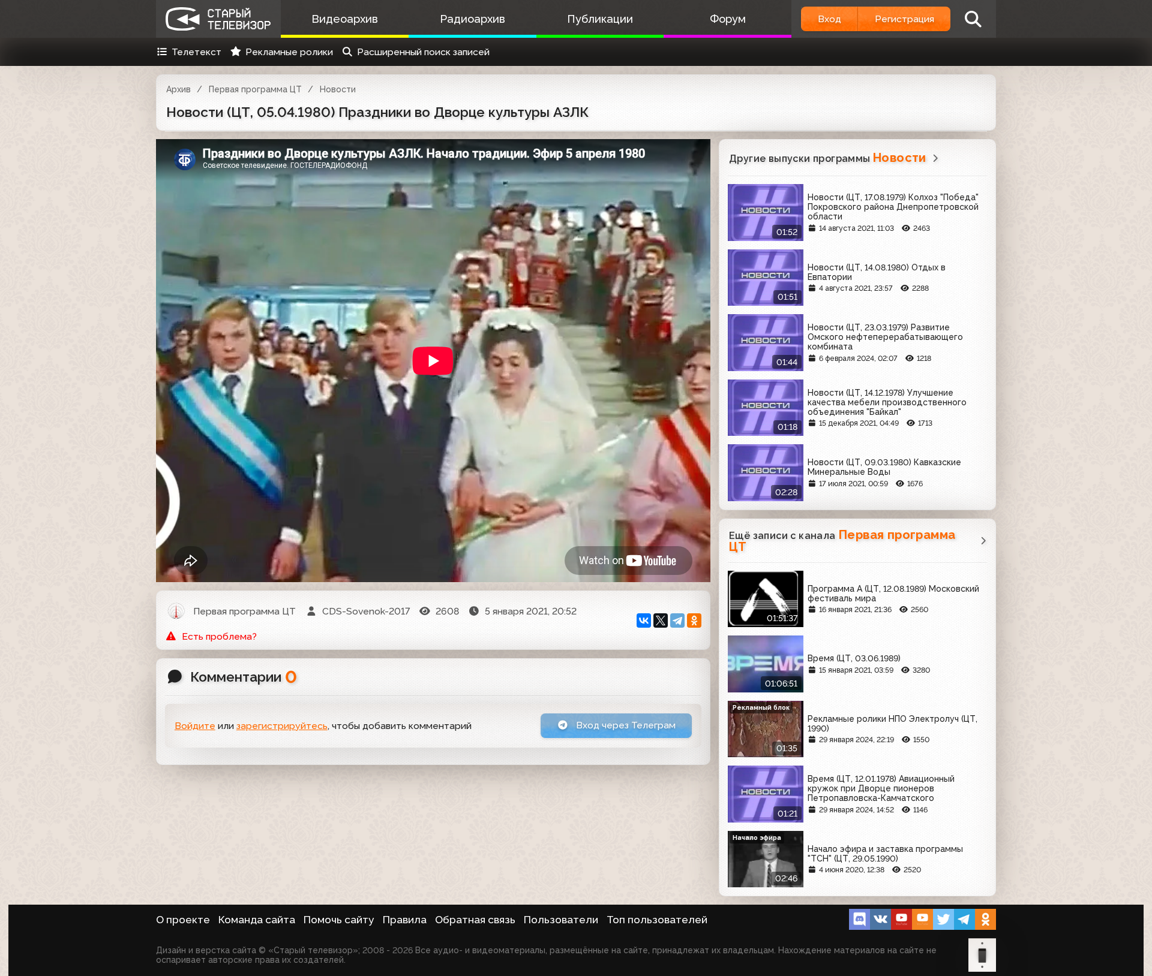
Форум (728, 19)
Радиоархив (472, 19)
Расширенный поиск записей (423, 52)
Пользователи (561, 920)
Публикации (600, 19)
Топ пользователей (657, 920)
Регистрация (904, 19)
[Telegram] (677, 620)
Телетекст (196, 52)
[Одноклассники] (694, 620)
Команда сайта (256, 920)
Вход (829, 19)
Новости (338, 89)
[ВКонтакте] (644, 620)
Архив (178, 89)
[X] (660, 620)
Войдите (195, 725)
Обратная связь (475, 920)
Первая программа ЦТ (255, 89)
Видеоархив (344, 19)
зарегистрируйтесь (282, 725)
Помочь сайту (339, 920)
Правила (405, 920)
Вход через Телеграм (625, 725)
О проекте (183, 920)
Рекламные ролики (289, 52)
